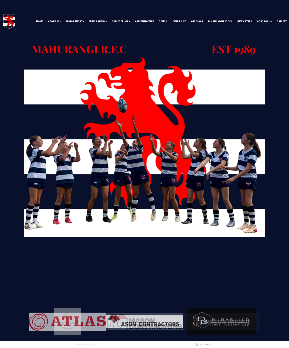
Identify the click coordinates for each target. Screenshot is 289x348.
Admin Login (205, 344)
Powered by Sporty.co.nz (86, 344)
